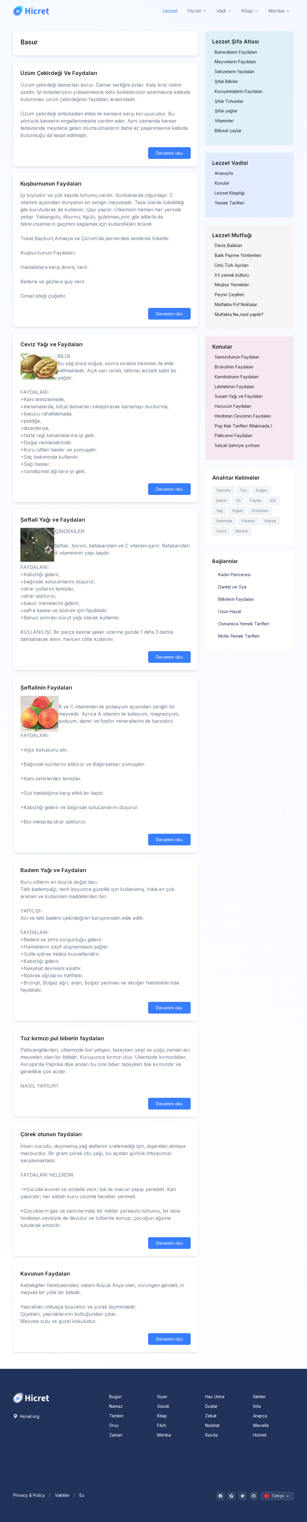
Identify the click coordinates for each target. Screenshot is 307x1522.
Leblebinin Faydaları (234, 386)
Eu (81, 1495)
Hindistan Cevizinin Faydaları (243, 416)
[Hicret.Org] (31, 11)
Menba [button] (276, 11)
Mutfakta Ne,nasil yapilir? (239, 314)
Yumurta (223, 490)
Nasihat (212, 1425)
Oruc (114, 1425)
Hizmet (260, 1434)
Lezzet (169, 11)
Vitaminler (224, 120)
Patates (248, 521)
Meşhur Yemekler (232, 284)
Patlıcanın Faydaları (233, 435)
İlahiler (259, 1396)
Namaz (116, 1406)
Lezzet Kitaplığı (230, 193)
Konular (222, 183)
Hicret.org (29, 1416)
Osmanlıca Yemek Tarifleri (243, 623)
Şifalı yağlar (226, 111)
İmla (257, 1406)
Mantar (242, 531)
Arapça (260, 1415)
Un (238, 500)
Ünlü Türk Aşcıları (232, 265)
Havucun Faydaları (233, 406)
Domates (260, 510)
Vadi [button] (221, 11)
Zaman (115, 1434)
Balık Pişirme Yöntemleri (238, 255)
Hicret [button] (194, 11)
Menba (164, 1434)
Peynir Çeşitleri (229, 294)
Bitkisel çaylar (228, 130)
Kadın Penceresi (234, 574)
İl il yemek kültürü (232, 275)
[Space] (31, 1397)
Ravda (211, 1434)
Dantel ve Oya (232, 586)
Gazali (163, 1406)
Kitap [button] (247, 11)
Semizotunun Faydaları (237, 357)
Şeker (221, 500)
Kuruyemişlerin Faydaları (239, 91)
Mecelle (261, 1425)
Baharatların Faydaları (236, 52)
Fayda (255, 500)
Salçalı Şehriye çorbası (237, 445)
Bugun (115, 1396)
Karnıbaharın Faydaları (236, 376)
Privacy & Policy (29, 1495)
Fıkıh (161, 1425)
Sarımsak (224, 521)
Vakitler (62, 1495)
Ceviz (221, 531)
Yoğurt (237, 510)
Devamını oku (169, 153)
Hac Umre (215, 1396)
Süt (273, 500)
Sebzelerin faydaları (235, 71)
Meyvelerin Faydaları (235, 61)
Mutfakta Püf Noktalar (236, 304)
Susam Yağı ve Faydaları (239, 396)
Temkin (116, 1415)
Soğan (261, 490)
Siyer (162, 1396)
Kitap (162, 1415)
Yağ (219, 510)
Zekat (210, 1415)
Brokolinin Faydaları (234, 367)
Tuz (243, 490)
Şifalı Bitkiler (226, 81)
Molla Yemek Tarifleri (239, 636)
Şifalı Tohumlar (229, 101)
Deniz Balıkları (228, 245)
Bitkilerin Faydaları (236, 599)
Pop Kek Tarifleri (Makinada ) (244, 426)
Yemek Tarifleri (229, 203)
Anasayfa (224, 173)
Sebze (270, 521)
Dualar (211, 1406)
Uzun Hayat (229, 611)
